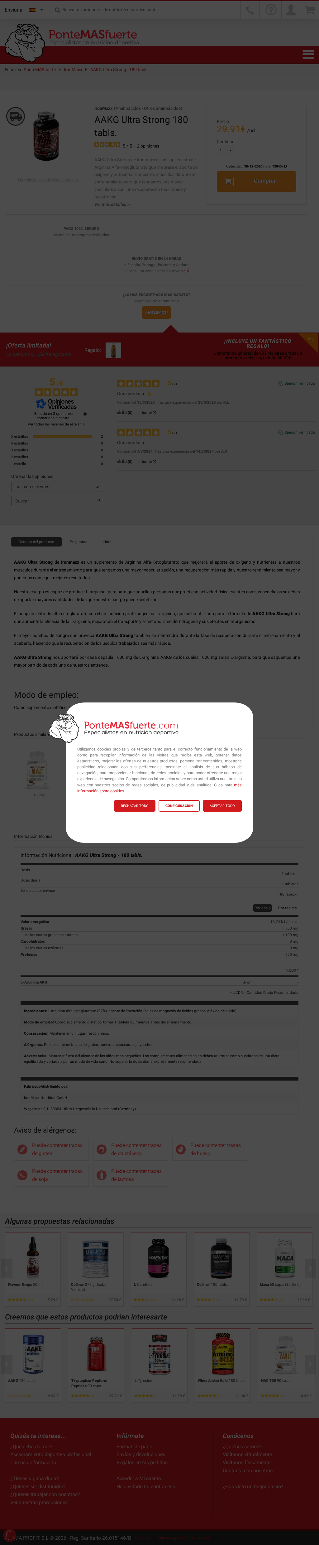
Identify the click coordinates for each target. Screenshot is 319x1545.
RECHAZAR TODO (135, 806)
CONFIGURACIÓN (179, 806)
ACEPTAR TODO (222, 806)
